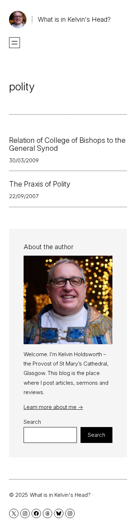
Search (32, 421)
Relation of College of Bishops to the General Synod (67, 144)
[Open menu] (14, 42)
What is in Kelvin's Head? (74, 19)
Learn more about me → (53, 407)
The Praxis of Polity (39, 184)
